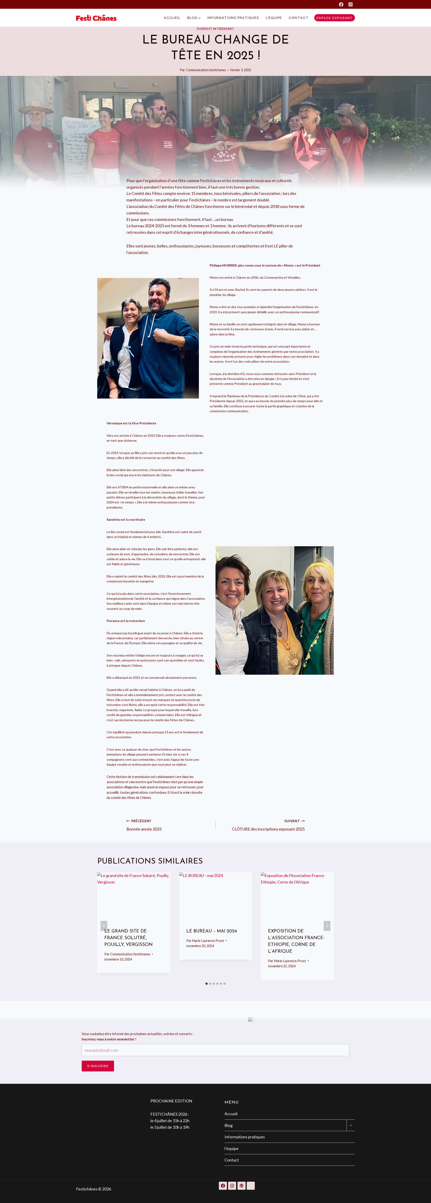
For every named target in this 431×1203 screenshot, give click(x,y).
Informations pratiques (233, 17)
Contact (299, 17)
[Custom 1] (251, 1186)
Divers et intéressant (215, 29)
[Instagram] (350, 4)
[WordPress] (241, 1186)
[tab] (206, 984)
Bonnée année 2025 (144, 825)
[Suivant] (327, 926)
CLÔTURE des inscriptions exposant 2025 (268, 825)
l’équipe (274, 17)
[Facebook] (341, 4)
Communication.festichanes (206, 70)
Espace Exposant (335, 18)
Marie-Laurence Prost (208, 941)
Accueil (172, 17)
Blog (228, 1125)
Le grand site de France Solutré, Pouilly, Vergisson (128, 938)
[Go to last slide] (104, 926)
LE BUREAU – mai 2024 (211, 931)
